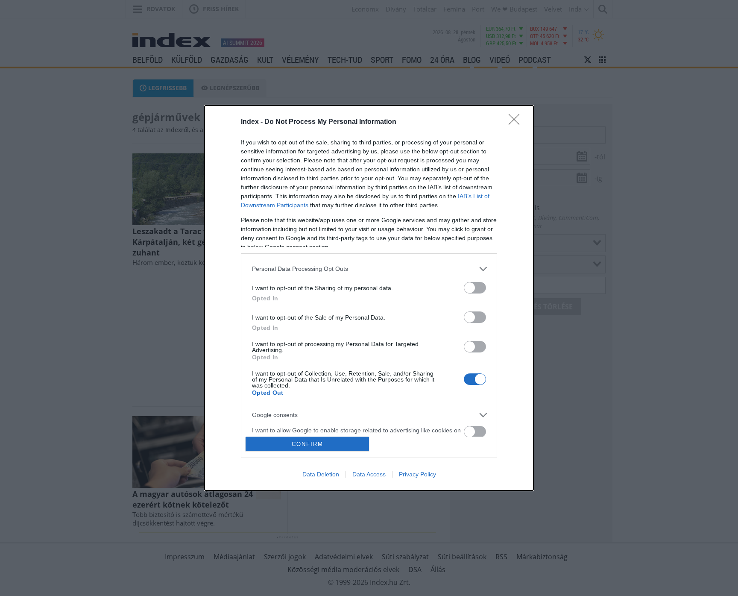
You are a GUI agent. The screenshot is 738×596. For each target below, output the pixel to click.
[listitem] (369, 268)
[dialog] (369, 298)
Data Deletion (320, 474)
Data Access (369, 474)
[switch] (475, 288)
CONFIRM (307, 444)
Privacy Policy (417, 474)
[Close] (517, 122)
